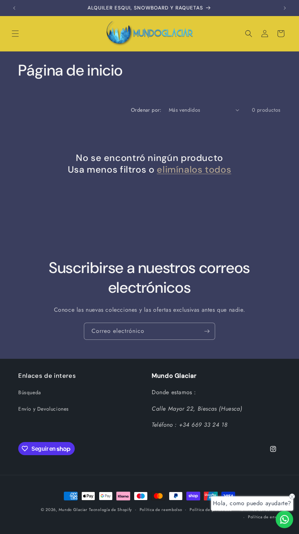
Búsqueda (29, 392)
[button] (15, 34)
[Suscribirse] (207, 331)
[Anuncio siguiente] (285, 8)
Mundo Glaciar (73, 509)
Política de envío (264, 517)
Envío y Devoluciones (43, 408)
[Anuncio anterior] (14, 8)
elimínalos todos (194, 170)
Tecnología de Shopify (110, 509)
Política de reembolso (161, 509)
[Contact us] (284, 519)
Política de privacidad (211, 509)
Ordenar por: (146, 110)
